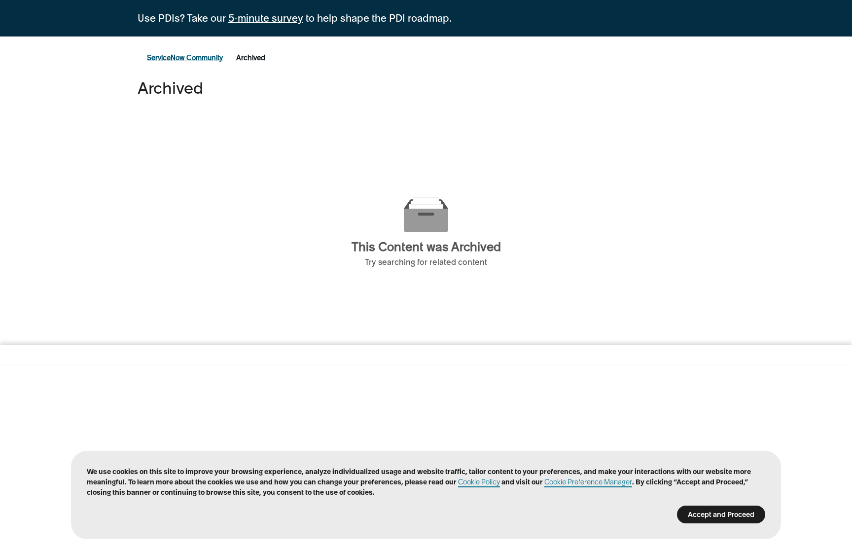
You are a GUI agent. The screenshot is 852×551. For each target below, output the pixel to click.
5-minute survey (265, 18)
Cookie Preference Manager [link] (588, 482)
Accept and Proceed (721, 514)
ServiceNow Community (185, 57)
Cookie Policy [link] (479, 482)
